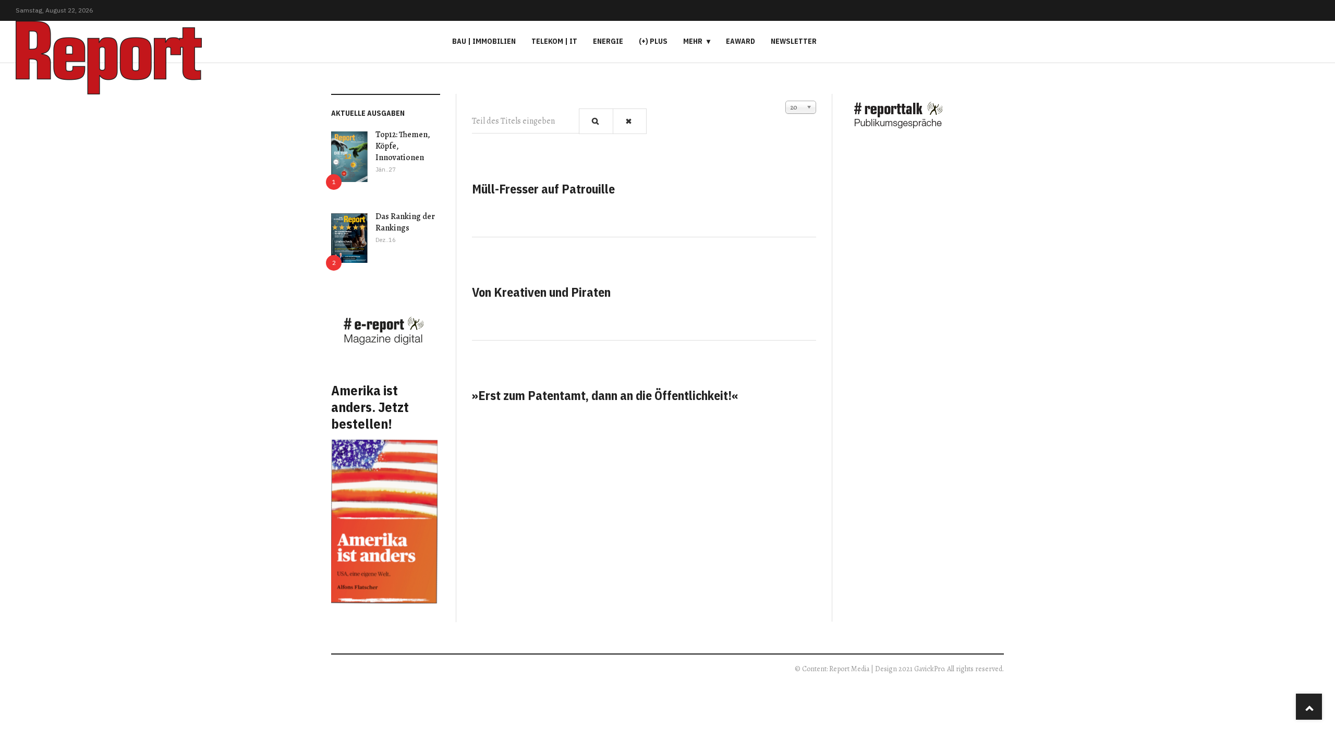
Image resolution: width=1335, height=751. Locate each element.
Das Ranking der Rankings (405, 222)
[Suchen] (596, 121)
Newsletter (794, 41)
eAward (740, 41)
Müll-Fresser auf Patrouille (543, 188)
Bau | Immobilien (484, 41)
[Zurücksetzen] (630, 121)
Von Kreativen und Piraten (541, 292)
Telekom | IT (554, 41)
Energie (608, 41)
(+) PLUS (653, 41)
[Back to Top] (1309, 707)
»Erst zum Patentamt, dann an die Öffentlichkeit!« (605, 395)
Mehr (692, 41)
